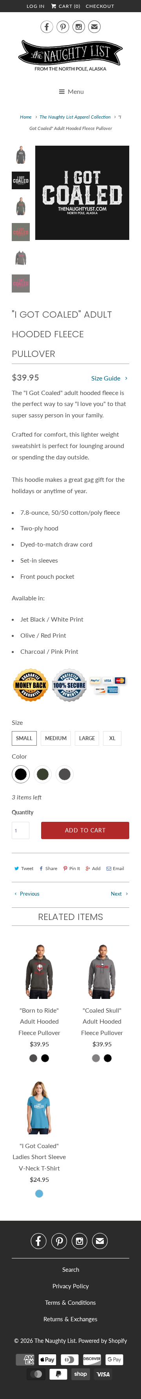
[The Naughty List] (70, 57)
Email (118, 868)
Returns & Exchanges (70, 1318)
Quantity (22, 812)
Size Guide (106, 378)
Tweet (27, 868)
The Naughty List (55, 1340)
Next (117, 894)
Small (24, 738)
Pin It (74, 868)
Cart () (68, 6)
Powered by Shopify (102, 1340)
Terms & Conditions (70, 1302)
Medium (56, 738)
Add (96, 868)
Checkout (100, 6)
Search (70, 1269)
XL (112, 738)
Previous (29, 894)
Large (87, 738)
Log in (36, 6)
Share (51, 868)
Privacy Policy (70, 1285)
